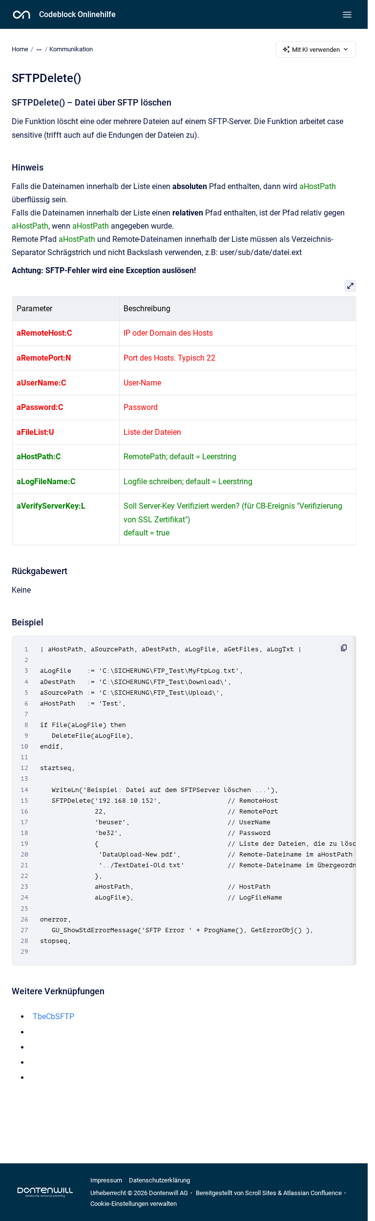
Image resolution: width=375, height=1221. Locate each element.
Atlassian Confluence (312, 1193)
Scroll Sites (260, 1193)
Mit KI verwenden (316, 49)
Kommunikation (71, 49)
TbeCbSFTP (53, 1016)
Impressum (106, 1180)
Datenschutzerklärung (159, 1180)
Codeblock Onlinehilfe (77, 14)
